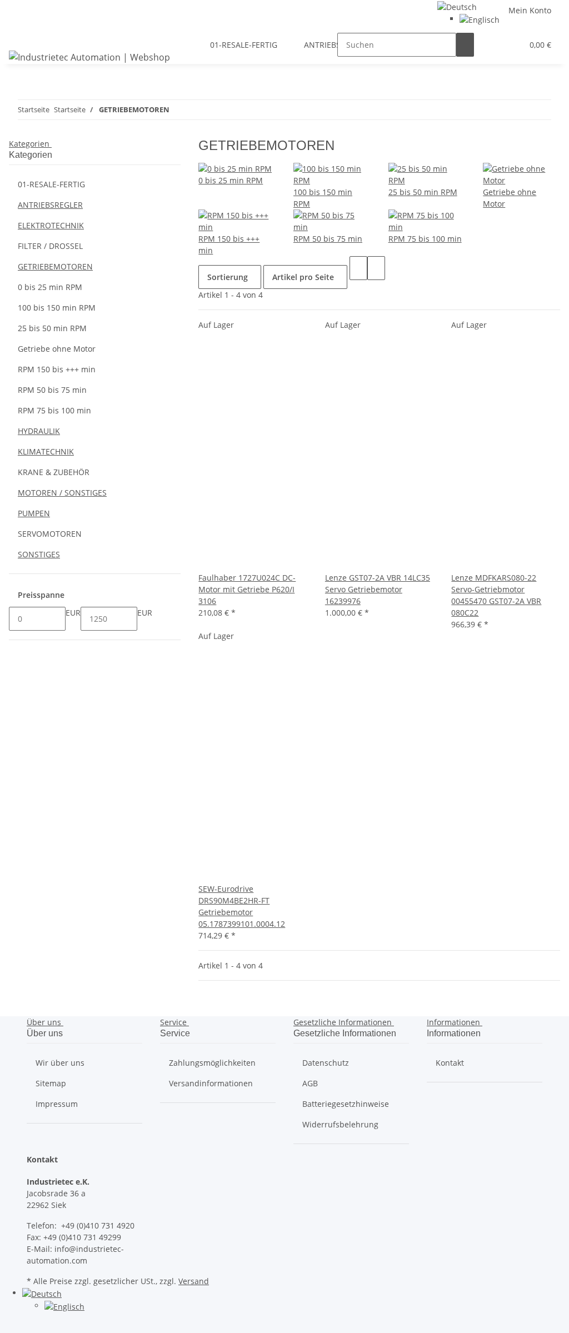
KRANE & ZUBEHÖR (53, 472)
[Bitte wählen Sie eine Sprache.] (457, 6)
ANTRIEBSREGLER (50, 204)
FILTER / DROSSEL (50, 246)
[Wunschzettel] (509, 45)
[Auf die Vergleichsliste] (207, 560)
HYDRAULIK (39, 431)
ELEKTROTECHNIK (51, 225)
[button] (492, 45)
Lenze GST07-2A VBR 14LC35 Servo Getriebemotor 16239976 (377, 589)
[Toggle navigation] (23, 35)
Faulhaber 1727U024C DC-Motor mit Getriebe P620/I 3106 (247, 589)
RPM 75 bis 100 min (425, 238)
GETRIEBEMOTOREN (55, 266)
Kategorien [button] (30, 143)
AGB (310, 1083)
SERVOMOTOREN (50, 533)
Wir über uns (60, 1062)
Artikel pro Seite (303, 277)
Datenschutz (325, 1062)
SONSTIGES (39, 554)
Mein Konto (529, 10)
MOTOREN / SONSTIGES (62, 492)
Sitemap (51, 1083)
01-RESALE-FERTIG (51, 184)
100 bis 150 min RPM (57, 307)
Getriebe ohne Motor (57, 348)
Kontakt (450, 1062)
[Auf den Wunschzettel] (225, 560)
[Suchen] (465, 45)
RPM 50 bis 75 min (327, 238)
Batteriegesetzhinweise (345, 1104)
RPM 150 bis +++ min (57, 369)
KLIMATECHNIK (46, 451)
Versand (193, 1281)
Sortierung (227, 277)
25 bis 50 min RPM (422, 192)
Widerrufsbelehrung (340, 1124)
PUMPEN (34, 513)
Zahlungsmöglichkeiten (212, 1062)
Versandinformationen (211, 1083)
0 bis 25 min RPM (230, 180)
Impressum (57, 1104)
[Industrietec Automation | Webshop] (89, 56)
